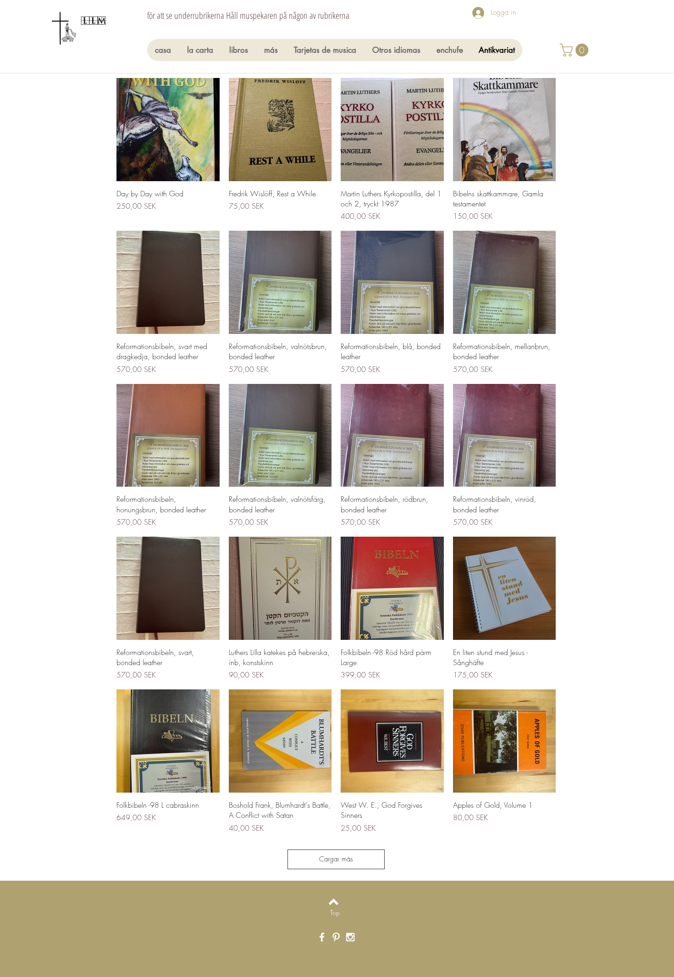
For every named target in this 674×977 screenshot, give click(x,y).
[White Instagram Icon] (350, 937)
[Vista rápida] (168, 129)
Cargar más (336, 859)
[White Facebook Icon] (322, 937)
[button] (575, 50)
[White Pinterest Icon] (336, 937)
